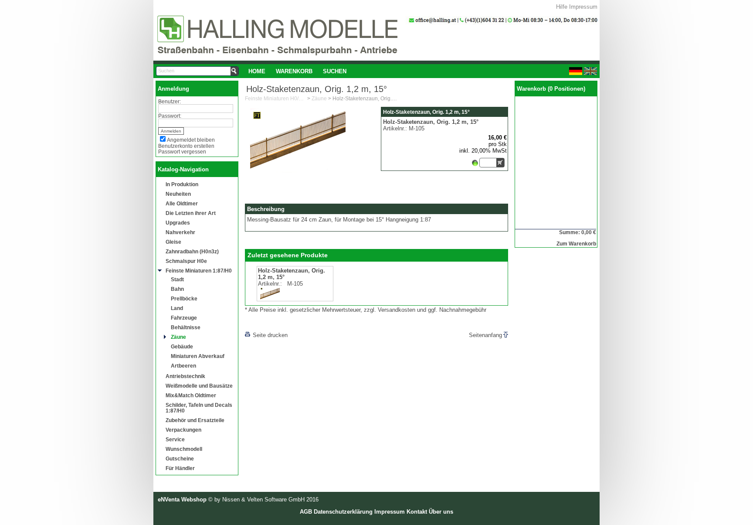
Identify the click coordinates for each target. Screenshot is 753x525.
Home (256, 71)
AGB (306, 511)
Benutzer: (169, 101)
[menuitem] (257, 71)
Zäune (178, 337)
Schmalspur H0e (186, 261)
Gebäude (182, 346)
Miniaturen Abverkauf (197, 356)
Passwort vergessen (182, 151)
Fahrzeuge (184, 317)
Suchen (334, 71)
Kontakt (417, 511)
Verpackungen (183, 430)
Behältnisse (185, 327)
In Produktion (182, 184)
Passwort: (169, 116)
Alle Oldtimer (182, 203)
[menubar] (297, 71)
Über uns (441, 511)
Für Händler (180, 468)
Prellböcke (184, 298)
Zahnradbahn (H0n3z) (192, 251)
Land (177, 308)
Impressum (583, 6)
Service (175, 439)
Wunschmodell (184, 449)
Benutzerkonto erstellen (186, 146)
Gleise (173, 242)
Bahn (177, 289)
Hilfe (561, 6)
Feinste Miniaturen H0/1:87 (275, 98)
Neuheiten (178, 194)
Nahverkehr (180, 232)
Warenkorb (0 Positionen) (551, 88)
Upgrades (178, 222)
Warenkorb (294, 71)
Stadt (177, 279)
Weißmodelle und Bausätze (199, 386)
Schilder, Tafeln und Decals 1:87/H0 (199, 407)
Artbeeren (183, 365)
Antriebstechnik (185, 376)
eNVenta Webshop (182, 499)
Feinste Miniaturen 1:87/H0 (199, 270)
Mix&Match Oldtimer (191, 395)
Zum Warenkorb (576, 243)
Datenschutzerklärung (343, 511)
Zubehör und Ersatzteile (195, 420)
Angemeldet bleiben (191, 140)
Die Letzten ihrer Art (191, 213)
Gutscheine (180, 458)
